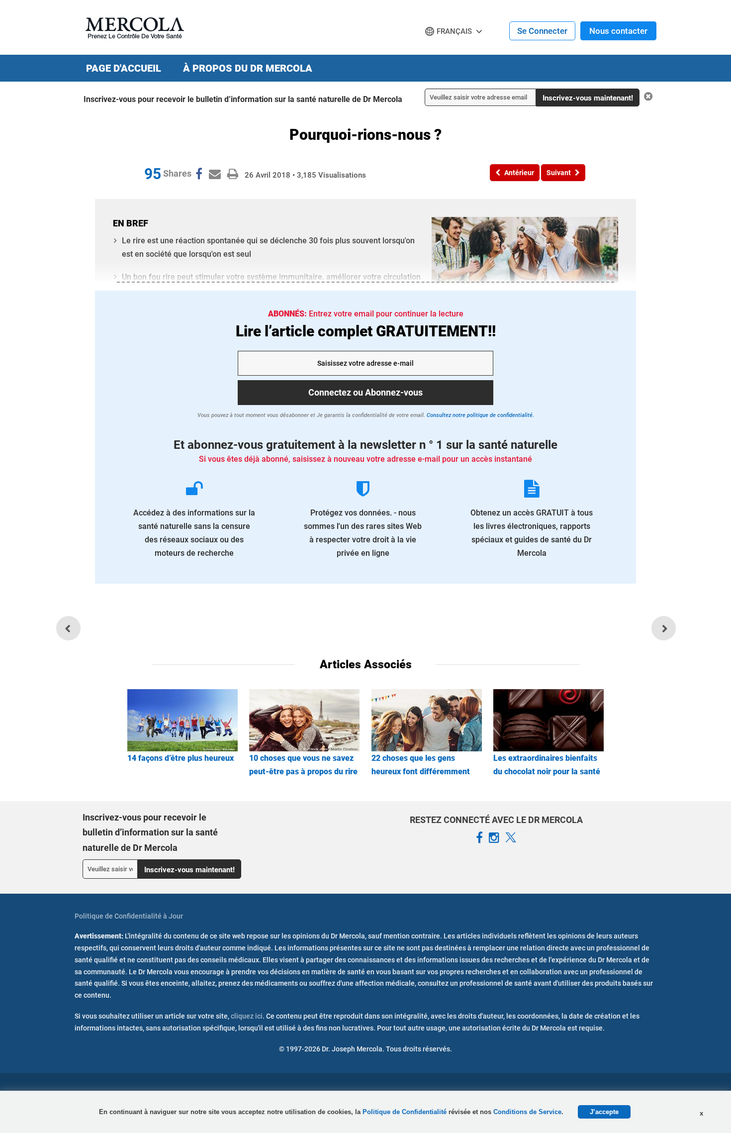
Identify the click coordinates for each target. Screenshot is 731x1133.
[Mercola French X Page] (510, 838)
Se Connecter (542, 31)
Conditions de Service (527, 1112)
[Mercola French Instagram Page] (494, 838)
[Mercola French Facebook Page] (479, 838)
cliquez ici (247, 1016)
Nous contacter (618, 31)
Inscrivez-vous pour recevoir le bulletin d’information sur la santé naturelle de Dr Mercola (243, 99)
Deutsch (443, 50)
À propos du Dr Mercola (247, 68)
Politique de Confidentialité (406, 1112)
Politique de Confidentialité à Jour (129, 916)
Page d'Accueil (123, 68)
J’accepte (604, 1112)
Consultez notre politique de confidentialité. (479, 415)
